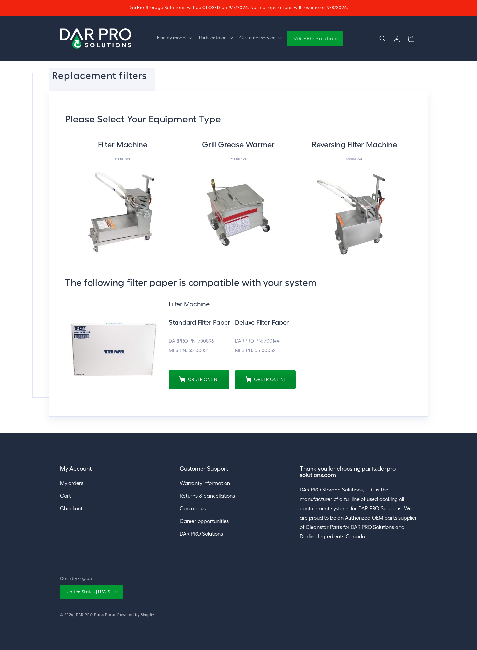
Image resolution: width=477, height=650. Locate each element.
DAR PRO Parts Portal (96, 614)
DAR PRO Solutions (201, 534)
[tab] (122, 197)
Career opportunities (204, 521)
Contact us (193, 509)
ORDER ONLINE (204, 379)
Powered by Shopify (135, 614)
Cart (65, 496)
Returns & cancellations (207, 496)
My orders (71, 483)
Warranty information (205, 483)
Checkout (71, 509)
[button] (174, 38)
